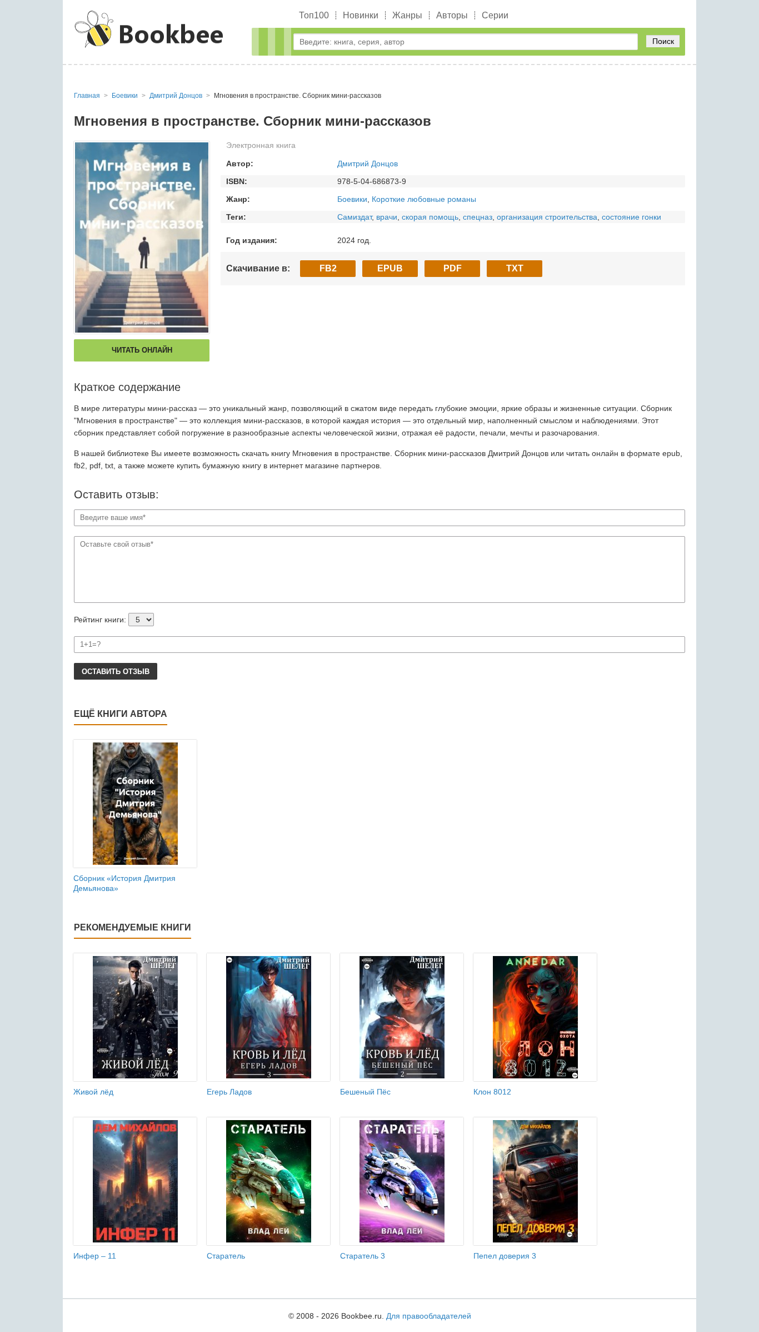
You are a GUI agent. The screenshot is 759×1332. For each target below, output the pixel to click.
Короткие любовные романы (424, 199)
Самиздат (354, 216)
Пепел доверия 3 (504, 1255)
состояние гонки (631, 216)
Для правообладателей (428, 1315)
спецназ (477, 216)
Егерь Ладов (229, 1091)
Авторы (452, 15)
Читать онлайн (142, 350)
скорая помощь (430, 216)
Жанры (407, 15)
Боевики (352, 199)
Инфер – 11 (94, 1255)
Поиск (663, 41)
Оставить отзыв (115, 671)
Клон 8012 (492, 1091)
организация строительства (547, 216)
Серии (495, 15)
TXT (514, 268)
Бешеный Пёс (365, 1091)
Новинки (360, 15)
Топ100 (314, 15)
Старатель (226, 1255)
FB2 (328, 268)
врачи (386, 216)
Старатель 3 (362, 1255)
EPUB (390, 268)
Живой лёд (93, 1091)
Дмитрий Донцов (367, 163)
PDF (452, 268)
